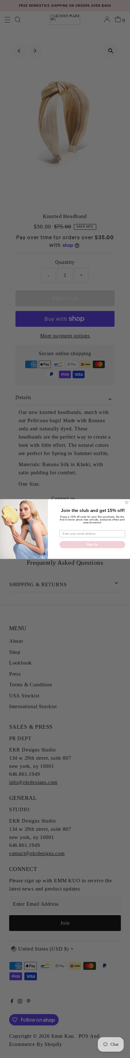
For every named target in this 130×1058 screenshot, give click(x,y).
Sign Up (92, 544)
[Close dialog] (127, 502)
